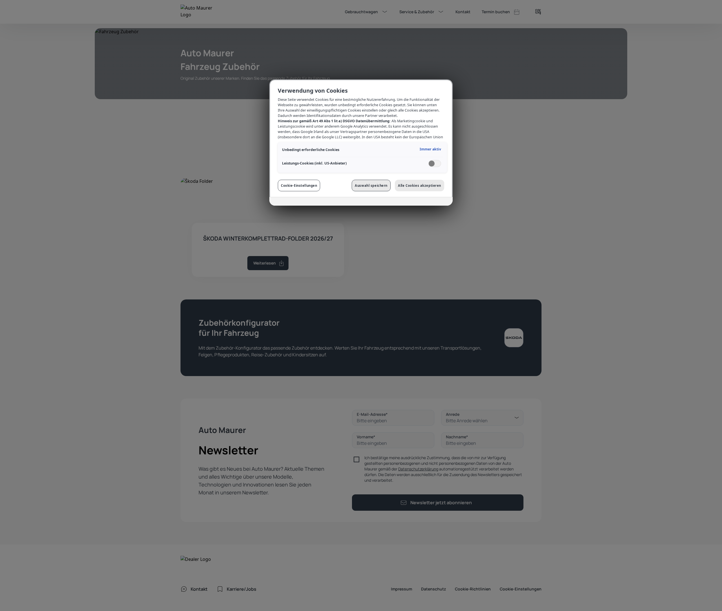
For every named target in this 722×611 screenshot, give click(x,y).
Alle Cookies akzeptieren (419, 185)
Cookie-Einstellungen (299, 185)
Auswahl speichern (371, 185)
